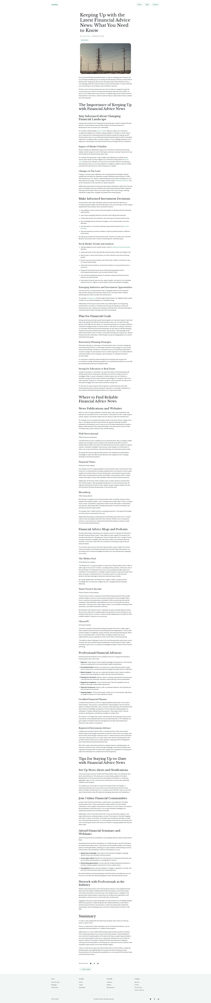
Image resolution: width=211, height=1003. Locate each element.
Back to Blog (86, 969)
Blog (147, 4)
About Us (137, 982)
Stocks (81, 982)
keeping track (91, 298)
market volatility (101, 131)
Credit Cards (54, 987)
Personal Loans (55, 982)
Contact (155, 4)
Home (139, 4)
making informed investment (121, 247)
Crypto (81, 985)
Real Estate (82, 987)
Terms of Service (139, 990)
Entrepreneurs (111, 987)
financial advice (84, 40)
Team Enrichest (86, 36)
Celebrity (109, 982)
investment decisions (121, 181)
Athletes (109, 985)
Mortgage (54, 985)
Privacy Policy (138, 987)
